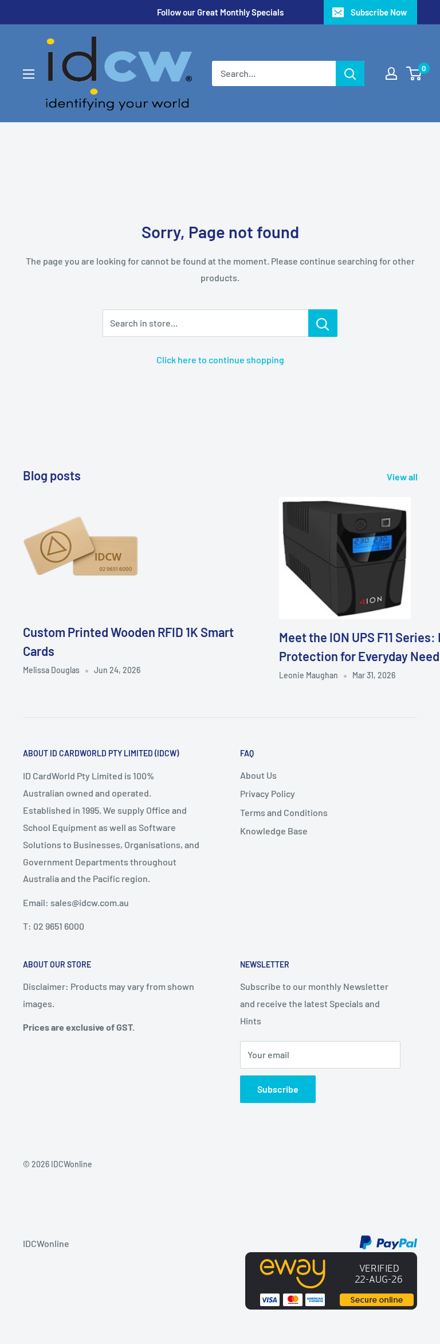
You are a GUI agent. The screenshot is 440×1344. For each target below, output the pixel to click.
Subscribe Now (379, 12)
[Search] (350, 73)
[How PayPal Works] (388, 1243)
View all (403, 476)
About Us (258, 775)
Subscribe (277, 1088)
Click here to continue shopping (220, 359)
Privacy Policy (267, 793)
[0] (414, 73)
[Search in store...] (322, 323)
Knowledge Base (274, 830)
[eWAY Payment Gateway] (331, 1260)
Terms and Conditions (284, 812)
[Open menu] (28, 74)
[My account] (391, 73)
